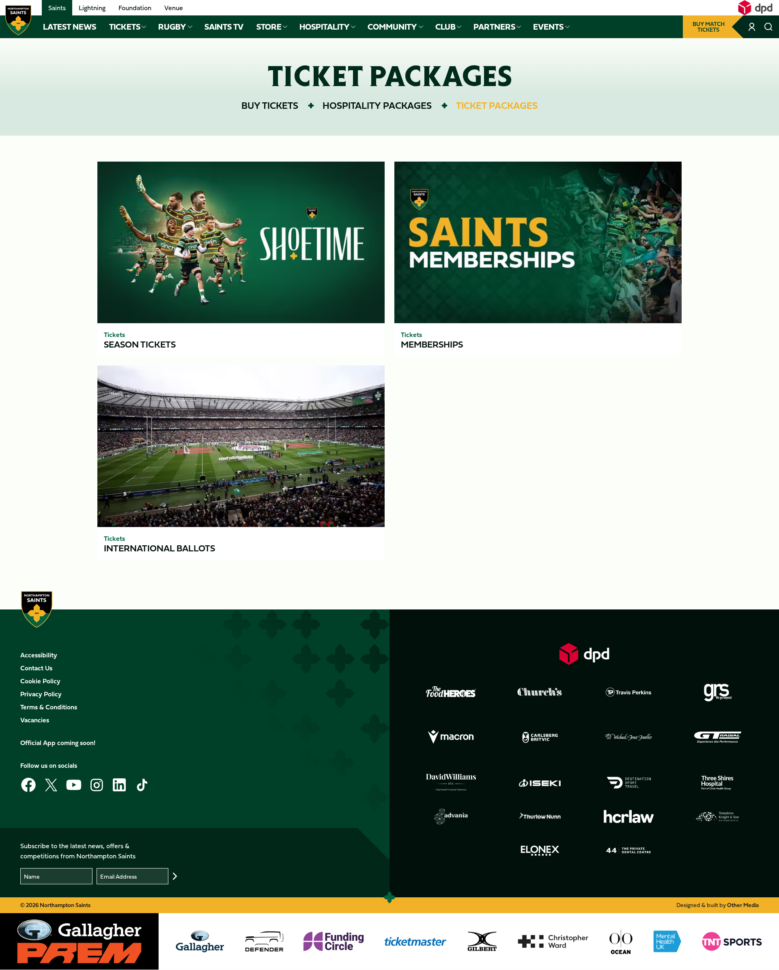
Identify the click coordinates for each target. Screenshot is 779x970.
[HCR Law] (629, 816)
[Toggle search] (769, 26)
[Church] (540, 692)
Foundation (134, 8)
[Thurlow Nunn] (540, 816)
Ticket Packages (497, 105)
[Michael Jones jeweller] (629, 737)
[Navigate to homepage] (18, 20)
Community (392, 27)
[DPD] (584, 654)
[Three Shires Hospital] (718, 783)
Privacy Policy (41, 694)
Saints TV (223, 27)
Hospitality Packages (377, 105)
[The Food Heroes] (451, 691)
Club (445, 27)
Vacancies (34, 720)
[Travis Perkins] (629, 692)
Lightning (92, 8)
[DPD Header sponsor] (755, 7)
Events (548, 27)
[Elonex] (540, 850)
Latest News (69, 27)
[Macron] (451, 737)
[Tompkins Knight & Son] (718, 816)
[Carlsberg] (540, 737)
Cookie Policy (40, 681)
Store (269, 27)
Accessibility (38, 655)
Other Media (743, 905)
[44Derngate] (629, 850)
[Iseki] (540, 783)
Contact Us (36, 668)
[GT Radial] (718, 737)
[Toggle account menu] (753, 26)
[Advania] (451, 816)
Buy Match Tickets (709, 26)
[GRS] (718, 692)
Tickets (124, 27)
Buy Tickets (269, 105)
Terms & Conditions (48, 707)
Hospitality (324, 27)
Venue (173, 8)
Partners (494, 27)
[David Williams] (451, 782)
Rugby (172, 27)
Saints (57, 8)
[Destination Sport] (629, 783)
